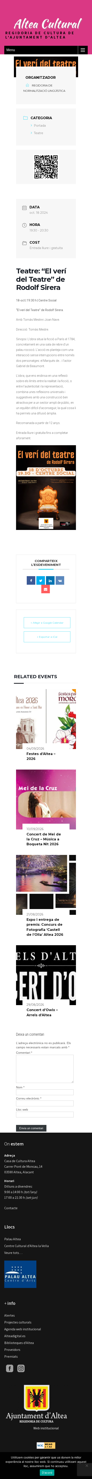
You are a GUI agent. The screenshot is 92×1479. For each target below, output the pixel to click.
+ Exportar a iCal (47, 636)
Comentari (24, 1052)
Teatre (38, 133)
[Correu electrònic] (45, 589)
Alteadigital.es (14, 1336)
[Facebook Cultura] (9, 1368)
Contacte (11, 1208)
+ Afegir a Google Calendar (47, 622)
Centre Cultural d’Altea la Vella (26, 1246)
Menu (10, 50)
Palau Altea (12, 1239)
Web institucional (46, 1428)
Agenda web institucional (22, 1329)
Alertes (9, 1315)
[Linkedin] (50, 580)
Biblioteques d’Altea (19, 1343)
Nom (20, 1087)
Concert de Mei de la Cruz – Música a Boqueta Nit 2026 (44, 839)
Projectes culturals (17, 1322)
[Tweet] (40, 580)
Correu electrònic (28, 1098)
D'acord (47, 1472)
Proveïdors (12, 1349)
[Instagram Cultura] (21, 1368)
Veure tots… (13, 1253)
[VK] (60, 580)
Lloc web (22, 1109)
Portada (40, 126)
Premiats (11, 1356)
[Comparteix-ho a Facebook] (31, 580)
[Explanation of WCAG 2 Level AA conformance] (46, 1445)
